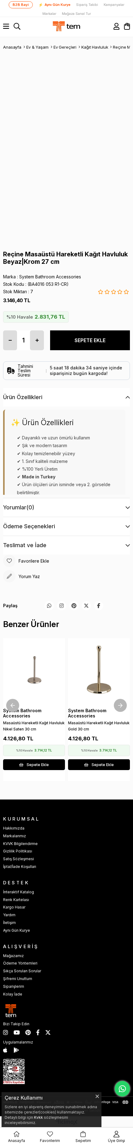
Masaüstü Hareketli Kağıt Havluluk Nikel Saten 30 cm (34, 726)
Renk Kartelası (16, 899)
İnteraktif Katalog (18, 892)
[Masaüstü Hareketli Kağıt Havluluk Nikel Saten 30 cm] (34, 669)
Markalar (49, 13)
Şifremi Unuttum (17, 978)
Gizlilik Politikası (17, 851)
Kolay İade (12, 994)
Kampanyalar (114, 5)
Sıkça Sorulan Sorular (22, 971)
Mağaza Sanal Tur (76, 13)
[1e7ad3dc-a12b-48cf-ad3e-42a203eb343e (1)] (14, 1071)
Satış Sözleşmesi (18, 858)
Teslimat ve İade (24, 545)
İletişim (9, 922)
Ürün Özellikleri (22, 397)
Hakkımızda (13, 828)
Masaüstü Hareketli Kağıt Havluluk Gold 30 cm (99, 726)
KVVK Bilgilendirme (20, 843)
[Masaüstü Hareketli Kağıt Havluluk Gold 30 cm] (99, 669)
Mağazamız (13, 955)
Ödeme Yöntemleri (20, 963)
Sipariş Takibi (87, 5)
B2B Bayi (21, 4)
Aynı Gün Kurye (54, 5)
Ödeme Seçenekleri (29, 526)
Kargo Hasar (14, 907)
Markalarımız (14, 836)
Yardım (9, 915)
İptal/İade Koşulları (19, 866)
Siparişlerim (13, 986)
